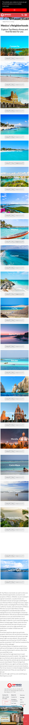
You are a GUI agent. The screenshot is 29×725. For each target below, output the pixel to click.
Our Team (13, 703)
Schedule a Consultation (14, 700)
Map (13, 58)
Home (4, 21)
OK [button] (14, 10)
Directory (22, 695)
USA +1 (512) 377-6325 (5, 697)
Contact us (6, 702)
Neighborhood (19, 163)
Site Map (22, 697)
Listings (7, 58)
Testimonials (14, 705)
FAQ (21, 699)
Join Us (22, 702)
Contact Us (14, 697)
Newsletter (23, 704)
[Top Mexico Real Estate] (6, 15)
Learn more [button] (6, 6)
